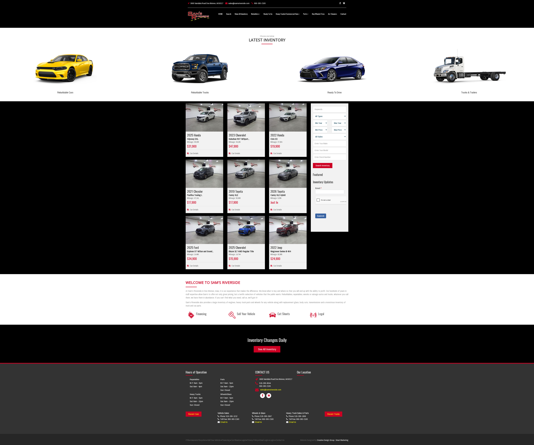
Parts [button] (305, 13)
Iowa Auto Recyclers (198, 440)
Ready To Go (268, 13)
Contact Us (280, 440)
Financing (226, 440)
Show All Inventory (241, 13)
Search (228, 13)
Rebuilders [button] (255, 13)
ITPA (187, 440)
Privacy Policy (252, 440)
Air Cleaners (332, 13)
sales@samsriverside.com (238, 3)
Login (272, 440)
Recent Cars (193, 414)
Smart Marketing (342, 440)
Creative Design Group (325, 440)
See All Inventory (267, 349)
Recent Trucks (333, 414)
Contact (343, 13)
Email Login (264, 440)
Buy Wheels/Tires (318, 13)
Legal (243, 440)
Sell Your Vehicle (214, 440)
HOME (220, 13)
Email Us (224, 422)
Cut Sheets (235, 440)
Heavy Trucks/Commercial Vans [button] (287, 13)
